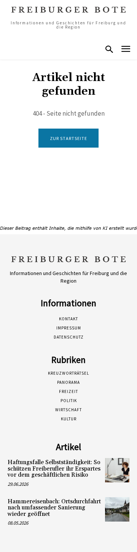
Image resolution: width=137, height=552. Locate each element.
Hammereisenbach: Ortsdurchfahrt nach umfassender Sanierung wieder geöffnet (54, 508)
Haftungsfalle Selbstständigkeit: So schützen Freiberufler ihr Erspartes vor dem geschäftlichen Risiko (54, 469)
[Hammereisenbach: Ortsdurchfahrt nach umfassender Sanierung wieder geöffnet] (117, 509)
